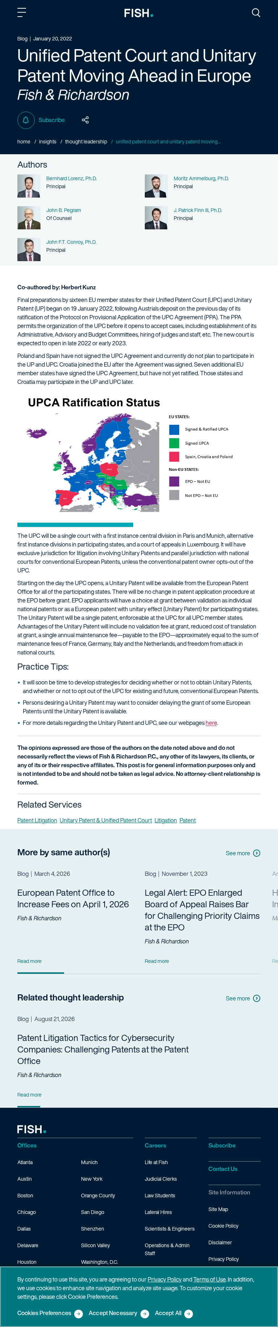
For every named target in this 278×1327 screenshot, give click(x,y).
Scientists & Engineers (170, 1228)
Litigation (166, 820)
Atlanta (25, 1162)
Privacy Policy (223, 1259)
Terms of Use (209, 1279)
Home (23, 141)
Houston (27, 1262)
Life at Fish (156, 1162)
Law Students (160, 1195)
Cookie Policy (223, 1225)
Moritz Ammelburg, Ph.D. (201, 178)
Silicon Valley (95, 1245)
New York (91, 1179)
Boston (25, 1195)
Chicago (26, 1212)
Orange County (98, 1195)
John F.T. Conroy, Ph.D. (71, 242)
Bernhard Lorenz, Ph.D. (71, 178)
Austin (24, 1179)
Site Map (218, 1209)
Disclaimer (220, 1242)
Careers (155, 1145)
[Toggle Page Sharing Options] (85, 120)
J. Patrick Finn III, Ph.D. (198, 210)
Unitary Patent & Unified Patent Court (106, 820)
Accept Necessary (113, 1313)
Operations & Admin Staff (167, 1249)
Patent (188, 820)
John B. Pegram (63, 210)
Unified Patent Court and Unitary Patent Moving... (168, 141)
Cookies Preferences (44, 1313)
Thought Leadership (86, 141)
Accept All (168, 1313)
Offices (27, 1145)
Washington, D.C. (99, 1262)
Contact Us (222, 1168)
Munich (89, 1162)
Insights (47, 141)
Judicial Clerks (161, 1179)
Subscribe (52, 120)
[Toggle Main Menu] (22, 13)
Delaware (27, 1245)
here (211, 722)
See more (238, 853)
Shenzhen (92, 1228)
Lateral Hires (158, 1212)
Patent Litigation (37, 820)
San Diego (92, 1212)
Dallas (24, 1228)
